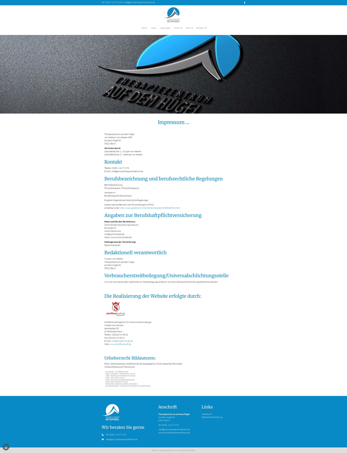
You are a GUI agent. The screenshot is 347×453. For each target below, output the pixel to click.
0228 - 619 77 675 (114, 2)
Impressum (207, 414)
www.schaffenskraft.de (120, 344)
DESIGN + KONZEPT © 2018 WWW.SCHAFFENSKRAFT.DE (173, 450)
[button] (181, 28)
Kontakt (200, 28)
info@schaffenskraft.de (122, 341)
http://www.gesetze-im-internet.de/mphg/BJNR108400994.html (150, 208)
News (153, 28)
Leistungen (165, 28)
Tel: (107, 434)
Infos (187, 28)
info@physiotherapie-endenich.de (139, 2)
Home (144, 28)
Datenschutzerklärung (212, 417)
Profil (177, 28)
